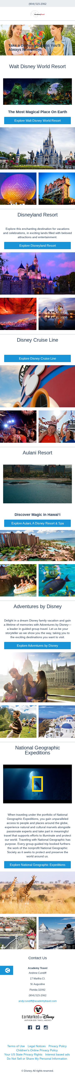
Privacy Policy (58, 1046)
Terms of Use (16, 1046)
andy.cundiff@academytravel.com (38, 1001)
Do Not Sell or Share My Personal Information (37, 1058)
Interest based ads (57, 1054)
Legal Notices (37, 1046)
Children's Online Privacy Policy (37, 1050)
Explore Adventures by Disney (37, 645)
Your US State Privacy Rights (23, 1054)
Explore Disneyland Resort (37, 245)
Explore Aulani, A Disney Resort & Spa (37, 523)
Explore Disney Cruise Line (37, 358)
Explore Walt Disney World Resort (37, 120)
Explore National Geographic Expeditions (37, 864)
